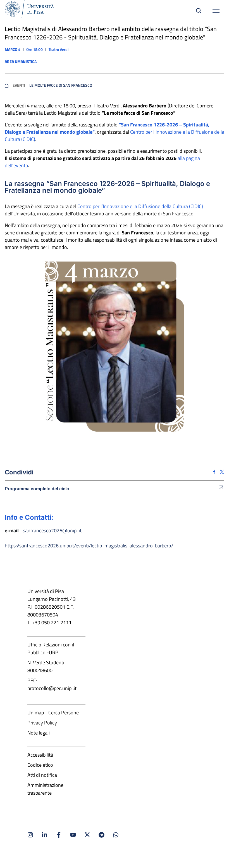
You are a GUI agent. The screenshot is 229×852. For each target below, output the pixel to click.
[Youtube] (73, 835)
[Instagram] (30, 835)
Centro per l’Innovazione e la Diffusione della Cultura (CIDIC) (140, 206)
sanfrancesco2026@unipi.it (52, 530)
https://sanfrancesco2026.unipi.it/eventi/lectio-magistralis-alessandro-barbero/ (89, 545)
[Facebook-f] (59, 835)
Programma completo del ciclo (37, 488)
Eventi (19, 85)
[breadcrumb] (6, 85)
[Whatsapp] (116, 835)
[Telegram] (101, 835)
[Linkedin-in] (44, 835)
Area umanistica (21, 61)
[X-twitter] (87, 835)
